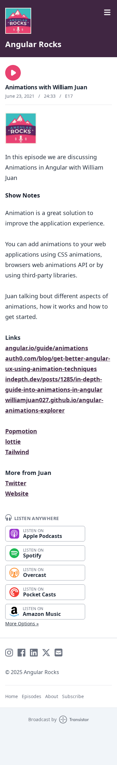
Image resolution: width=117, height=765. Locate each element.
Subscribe (73, 696)
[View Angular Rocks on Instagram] (9, 653)
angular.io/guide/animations (46, 348)
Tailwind (17, 452)
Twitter (15, 483)
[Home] (58, 21)
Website (17, 493)
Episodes (31, 696)
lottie (13, 441)
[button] (13, 73)
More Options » (22, 623)
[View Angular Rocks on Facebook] (21, 653)
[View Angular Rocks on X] (46, 653)
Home (11, 696)
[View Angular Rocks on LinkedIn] (34, 653)
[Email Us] (58, 653)
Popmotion (21, 431)
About (51, 696)
